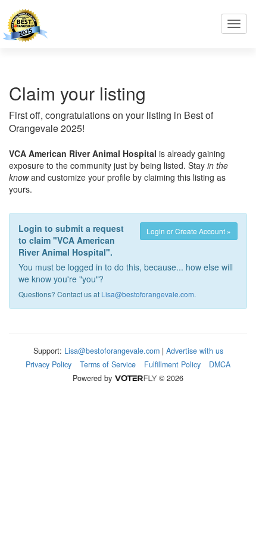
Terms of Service (108, 364)
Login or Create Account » (188, 231)
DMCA (219, 364)
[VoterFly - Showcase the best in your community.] (135, 378)
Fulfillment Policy (172, 364)
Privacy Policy (48, 364)
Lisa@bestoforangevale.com (147, 294)
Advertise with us (194, 350)
